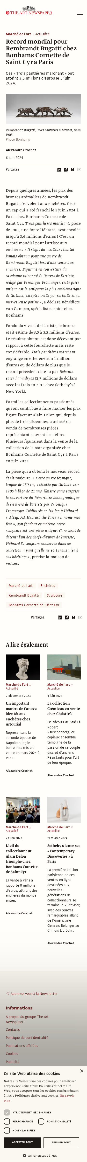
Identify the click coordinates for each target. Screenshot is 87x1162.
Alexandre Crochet (21, 150)
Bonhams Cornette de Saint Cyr (34, 605)
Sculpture (54, 595)
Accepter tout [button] (22, 1142)
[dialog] (43, 1114)
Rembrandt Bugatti (24, 595)
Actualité (42, 34)
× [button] (81, 1071)
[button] (41, 1155)
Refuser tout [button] (61, 1142)
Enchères (48, 585)
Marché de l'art (18, 34)
